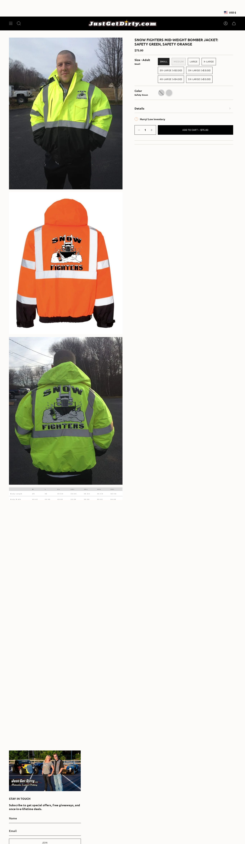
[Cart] (234, 23)
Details (139, 108)
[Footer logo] (45, 770)
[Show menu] (10, 23)
